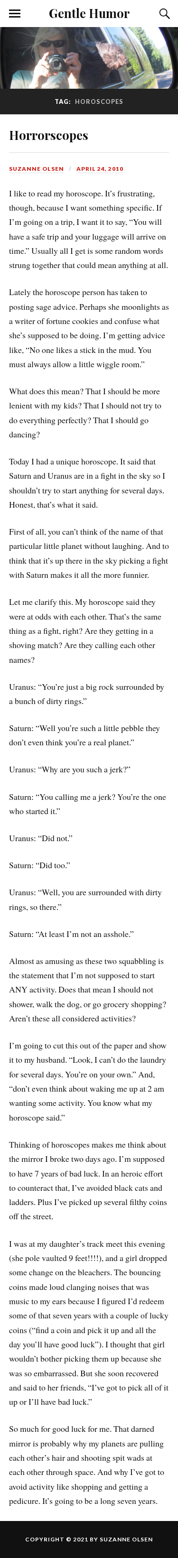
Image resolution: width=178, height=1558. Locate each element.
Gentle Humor (89, 13)
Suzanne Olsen (36, 168)
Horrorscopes (48, 135)
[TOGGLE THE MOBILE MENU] (14, 14)
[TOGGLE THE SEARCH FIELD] (163, 14)
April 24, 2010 (99, 168)
